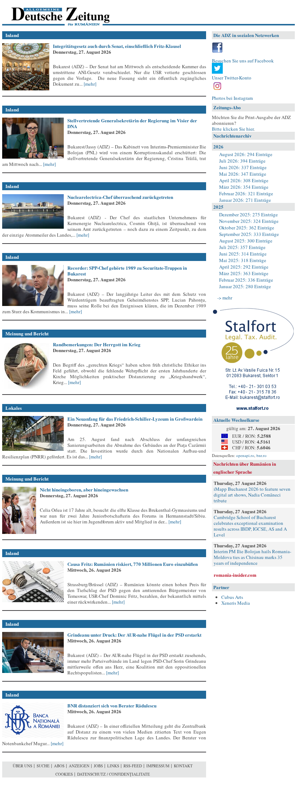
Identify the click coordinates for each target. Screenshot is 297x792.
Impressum (158, 765)
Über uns (22, 765)
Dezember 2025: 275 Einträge (248, 214)
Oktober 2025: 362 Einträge (246, 227)
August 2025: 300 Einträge (245, 241)
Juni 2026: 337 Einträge (243, 167)
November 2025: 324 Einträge (249, 221)
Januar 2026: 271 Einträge (245, 200)
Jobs (98, 765)
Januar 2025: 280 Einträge (245, 286)
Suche (43, 765)
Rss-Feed (133, 765)
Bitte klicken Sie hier (233, 129)
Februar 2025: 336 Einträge (246, 280)
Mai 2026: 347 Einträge (242, 174)
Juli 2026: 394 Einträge (242, 161)
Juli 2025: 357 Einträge (242, 247)
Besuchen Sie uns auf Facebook (243, 60)
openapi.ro (245, 455)
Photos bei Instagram (232, 98)
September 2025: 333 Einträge (249, 234)
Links (113, 765)
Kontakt (183, 765)
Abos (59, 765)
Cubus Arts (232, 597)
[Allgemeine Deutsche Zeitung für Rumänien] (52, 13)
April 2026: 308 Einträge (243, 180)
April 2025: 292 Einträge (243, 267)
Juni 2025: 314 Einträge (243, 254)
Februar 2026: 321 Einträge (246, 193)
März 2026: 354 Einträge (243, 187)
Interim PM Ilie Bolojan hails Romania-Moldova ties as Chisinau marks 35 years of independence (252, 557)
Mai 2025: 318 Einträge (242, 260)
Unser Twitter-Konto (231, 77)
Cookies (64, 774)
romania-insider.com (235, 574)
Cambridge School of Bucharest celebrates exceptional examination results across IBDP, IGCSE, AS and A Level (250, 526)
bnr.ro (261, 455)
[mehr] (89, 84)
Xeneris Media (235, 603)
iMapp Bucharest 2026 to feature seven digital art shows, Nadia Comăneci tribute (252, 495)
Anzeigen (79, 765)
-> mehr (224, 297)
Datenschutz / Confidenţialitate (113, 774)
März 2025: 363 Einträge (243, 273)
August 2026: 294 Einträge (245, 154)
